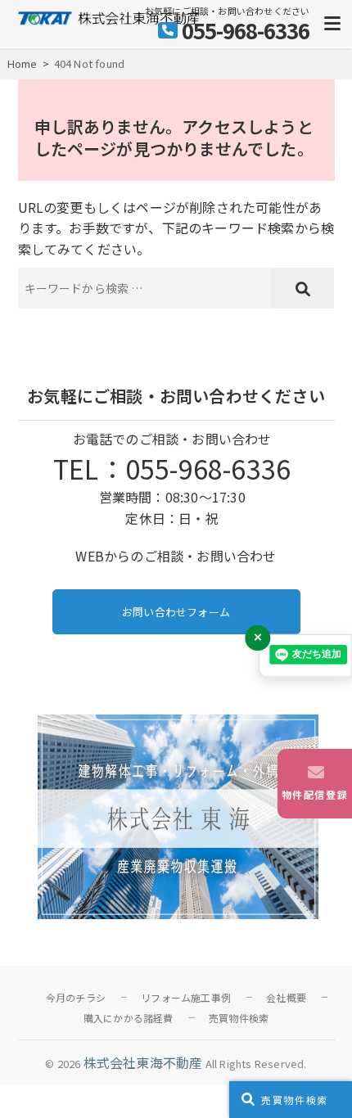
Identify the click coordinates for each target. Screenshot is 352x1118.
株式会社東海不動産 (143, 1062)
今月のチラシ (76, 997)
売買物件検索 (239, 1018)
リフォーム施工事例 (186, 997)
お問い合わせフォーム (176, 612)
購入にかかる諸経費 (128, 1018)
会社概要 (286, 997)
